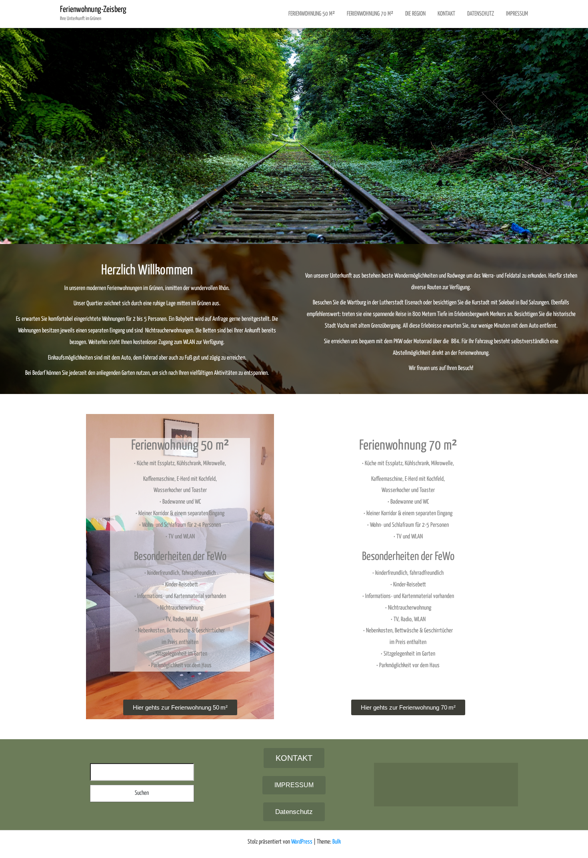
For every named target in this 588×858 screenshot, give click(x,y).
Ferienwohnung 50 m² (311, 14)
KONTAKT (446, 14)
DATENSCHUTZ (480, 14)
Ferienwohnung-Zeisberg (93, 10)
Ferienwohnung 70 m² (370, 14)
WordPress (301, 842)
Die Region (415, 14)
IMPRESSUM (517, 14)
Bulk (336, 842)
